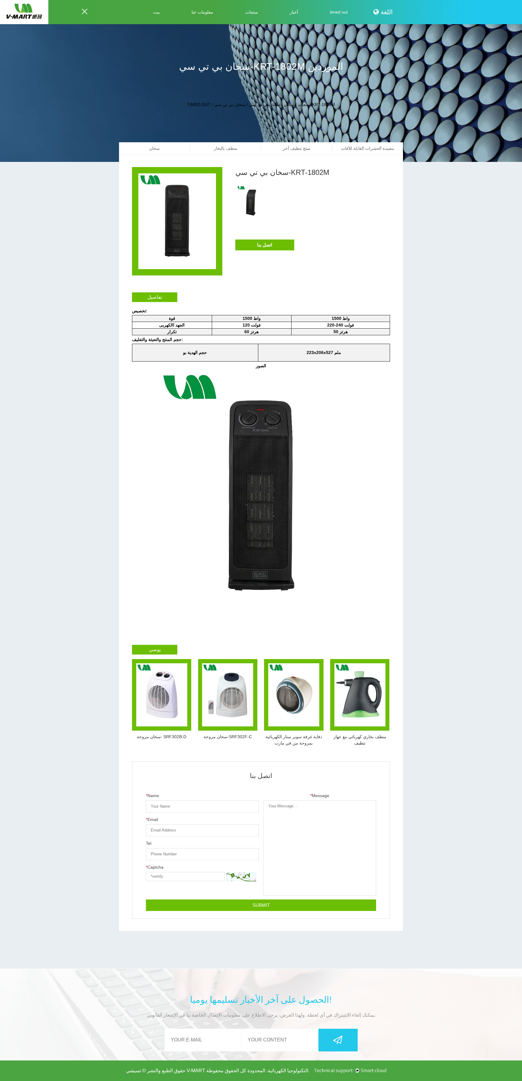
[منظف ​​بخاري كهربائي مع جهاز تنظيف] (359, 694)
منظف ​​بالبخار (225, 148)
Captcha (154, 867)
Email (152, 819)
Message (319, 795)
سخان (289, 104)
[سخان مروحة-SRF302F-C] (227, 694)
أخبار (294, 12)
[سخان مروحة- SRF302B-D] (161, 694)
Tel (148, 843)
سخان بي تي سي (264, 104)
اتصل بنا (264, 244)
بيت (156, 12)
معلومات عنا (202, 12)
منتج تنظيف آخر (297, 148)
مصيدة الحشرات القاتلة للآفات (367, 148)
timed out (339, 12)
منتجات (251, 12)
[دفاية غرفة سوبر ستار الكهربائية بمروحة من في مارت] (293, 694)
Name (152, 795)
